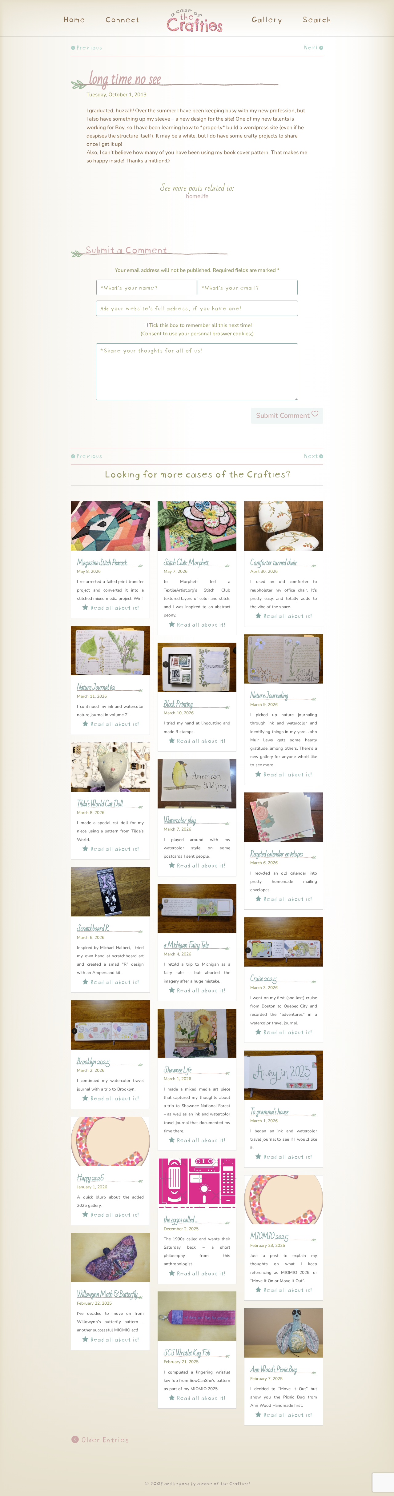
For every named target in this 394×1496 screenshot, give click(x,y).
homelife (197, 196)
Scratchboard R (92, 929)
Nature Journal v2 (96, 687)
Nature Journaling (269, 696)
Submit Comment (283, 415)
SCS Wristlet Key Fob (187, 1353)
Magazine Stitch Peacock (102, 563)
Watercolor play (179, 821)
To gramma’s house (269, 1112)
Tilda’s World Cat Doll (100, 804)
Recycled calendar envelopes (276, 854)
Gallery (266, 20)
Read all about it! (110, 606)
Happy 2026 (90, 1178)
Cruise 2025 (263, 979)
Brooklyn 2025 (93, 1062)
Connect (122, 20)
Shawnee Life (177, 1070)
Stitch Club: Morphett (186, 563)
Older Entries (104, 1439)
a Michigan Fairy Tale (186, 945)
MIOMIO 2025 (269, 1237)
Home (74, 20)
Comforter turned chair (273, 563)
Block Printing (178, 704)
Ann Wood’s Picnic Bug (273, 1370)
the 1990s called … (181, 1220)
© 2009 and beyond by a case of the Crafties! (197, 1482)
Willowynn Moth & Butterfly (107, 1294)
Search (316, 20)
